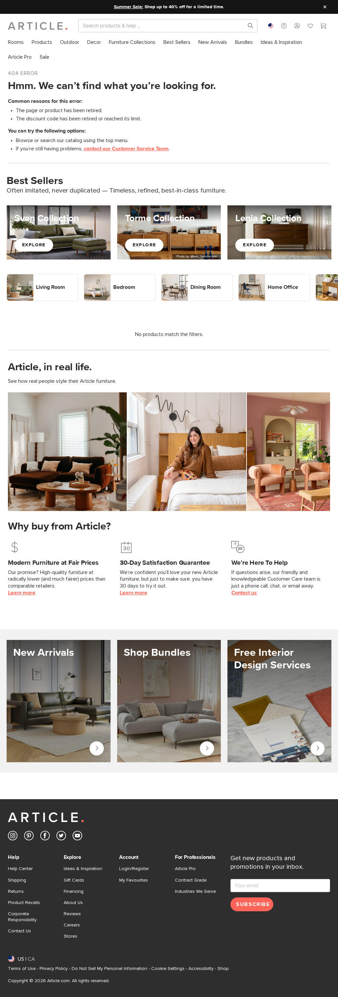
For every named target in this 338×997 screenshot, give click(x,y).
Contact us (244, 592)
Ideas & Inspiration (83, 868)
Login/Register (134, 868)
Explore (34, 245)
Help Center (20, 868)
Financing (74, 891)
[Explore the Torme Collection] (169, 232)
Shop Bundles (207, 746)
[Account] (297, 25)
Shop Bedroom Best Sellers (115, 277)
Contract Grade (191, 880)
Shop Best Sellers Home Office (274, 277)
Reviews (72, 914)
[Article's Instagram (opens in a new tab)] (12, 837)
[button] (284, 25)
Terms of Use (22, 968)
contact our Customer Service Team (126, 148)
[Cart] (323, 26)
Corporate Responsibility (22, 917)
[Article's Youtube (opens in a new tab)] (77, 837)
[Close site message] (324, 7)
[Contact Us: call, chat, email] (284, 25)
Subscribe (253, 904)
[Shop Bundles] (169, 701)
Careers (72, 925)
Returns (16, 891)
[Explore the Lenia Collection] (279, 232)
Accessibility (201, 968)
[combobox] (270, 25)
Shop (223, 968)
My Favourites (133, 880)
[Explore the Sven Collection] (59, 232)
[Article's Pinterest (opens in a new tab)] (29, 837)
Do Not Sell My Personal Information (109, 968)
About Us (73, 902)
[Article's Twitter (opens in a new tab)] (61, 837)
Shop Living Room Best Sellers (41, 277)
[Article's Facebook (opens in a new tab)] (45, 837)
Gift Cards (74, 880)
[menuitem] (16, 42)
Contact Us (19, 931)
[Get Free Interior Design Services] (279, 701)
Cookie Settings (168, 968)
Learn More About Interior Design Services (317, 748)
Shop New (95, 746)
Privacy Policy (54, 968)
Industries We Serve (195, 891)
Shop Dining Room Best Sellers (196, 277)
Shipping (17, 880)
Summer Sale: (128, 7)
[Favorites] (310, 26)
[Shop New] (59, 701)
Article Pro (185, 868)
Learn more (21, 592)
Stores (70, 936)
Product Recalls (24, 902)
